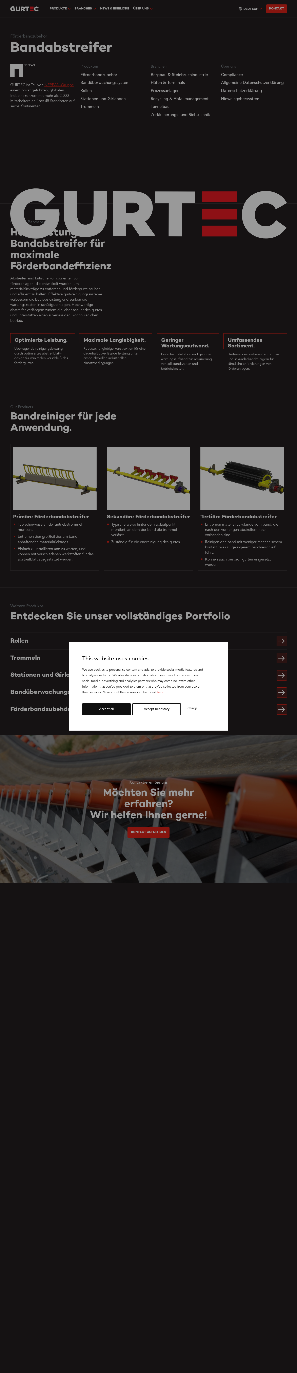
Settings (191, 708)
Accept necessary (157, 709)
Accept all (106, 709)
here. (160, 692)
